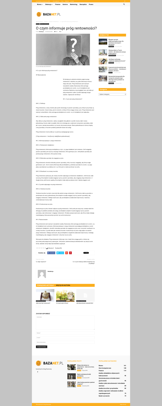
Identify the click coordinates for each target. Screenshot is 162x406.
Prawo (91, 4)
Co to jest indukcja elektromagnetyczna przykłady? (84, 262)
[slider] (41, 248)
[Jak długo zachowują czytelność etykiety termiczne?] (103, 61)
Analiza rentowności (44, 24)
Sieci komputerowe (105, 368)
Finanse (57, 4)
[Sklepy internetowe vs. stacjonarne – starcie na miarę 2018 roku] (71, 367)
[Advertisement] (95, 14)
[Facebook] (125, 1)
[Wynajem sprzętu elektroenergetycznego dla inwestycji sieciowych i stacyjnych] (103, 42)
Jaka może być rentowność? (43, 303)
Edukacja (48, 4)
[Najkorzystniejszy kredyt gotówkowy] (71, 376)
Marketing (73, 4)
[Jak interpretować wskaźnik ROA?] (85, 295)
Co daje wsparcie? (41, 261)
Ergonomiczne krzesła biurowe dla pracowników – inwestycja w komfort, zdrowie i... (117, 69)
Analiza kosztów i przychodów (108, 388)
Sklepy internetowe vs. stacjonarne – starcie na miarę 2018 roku (85, 367)
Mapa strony (123, 404)
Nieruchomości (112, 55)
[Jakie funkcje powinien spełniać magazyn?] (71, 384)
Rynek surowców (104, 396)
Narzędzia (83, 4)
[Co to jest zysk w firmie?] (65, 295)
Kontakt (72, 1)
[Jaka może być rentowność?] (45, 295)
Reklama (67, 1)
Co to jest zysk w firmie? (62, 303)
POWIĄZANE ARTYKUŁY (45, 285)
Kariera (65, 4)
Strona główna (56, 1)
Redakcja (41, 31)
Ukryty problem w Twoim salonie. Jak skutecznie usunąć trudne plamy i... (117, 52)
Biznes (39, 4)
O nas (62, 1)
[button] (124, 4)
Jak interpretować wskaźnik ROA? (84, 303)
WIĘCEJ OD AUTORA (63, 285)
